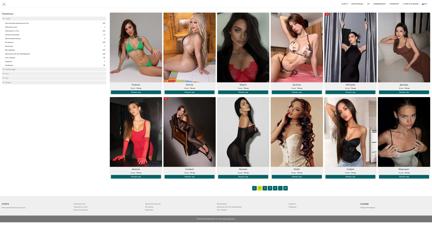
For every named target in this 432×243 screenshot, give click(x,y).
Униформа (292, 207)
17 (286, 188)
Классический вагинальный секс (13, 207)
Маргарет (404, 169)
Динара (404, 84)
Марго (243, 84)
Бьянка (297, 84)
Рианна (136, 84)
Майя (297, 169)
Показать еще (136, 92)
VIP (368, 4)
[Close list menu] (3, 18)
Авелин (136, 169)
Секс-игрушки (222, 210)
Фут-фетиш (149, 207)
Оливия (189, 169)
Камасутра (149, 210)
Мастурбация (222, 204)
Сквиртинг (292, 204)
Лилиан (243, 169)
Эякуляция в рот (79, 204)
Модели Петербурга (367, 207)
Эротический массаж (153, 204)
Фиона (189, 84)
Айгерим (350, 84)
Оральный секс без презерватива (229, 207)
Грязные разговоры (80, 210)
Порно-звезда (357, 4)
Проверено (394, 4)
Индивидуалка (380, 4)
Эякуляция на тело (80, 207)
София (350, 169)
